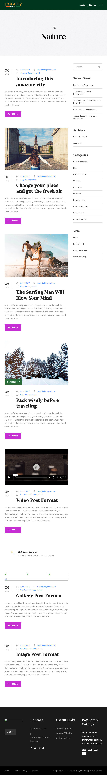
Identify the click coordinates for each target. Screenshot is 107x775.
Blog (21, 180)
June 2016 (77, 143)
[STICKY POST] (36, 363)
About (16, 770)
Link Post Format (27, 552)
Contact (34, 770)
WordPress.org (79, 257)
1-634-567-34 (40, 728)
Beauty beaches (80, 161)
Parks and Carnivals (81, 206)
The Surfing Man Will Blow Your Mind (40, 295)
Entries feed (78, 244)
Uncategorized (34, 73)
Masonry (23, 73)
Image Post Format (37, 654)
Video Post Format (37, 500)
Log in (75, 237)
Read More (13, 114)
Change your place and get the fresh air (39, 188)
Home (7, 770)
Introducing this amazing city (34, 81)
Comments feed (80, 250)
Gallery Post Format (39, 595)
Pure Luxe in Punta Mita (83, 85)
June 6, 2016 (25, 70)
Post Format (25, 494)
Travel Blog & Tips (64, 728)
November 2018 (80, 137)
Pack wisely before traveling (37, 403)
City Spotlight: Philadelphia (84, 109)
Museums (77, 193)
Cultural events (79, 174)
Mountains (77, 187)
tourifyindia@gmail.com (46, 70)
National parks (79, 200)
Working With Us (64, 733)
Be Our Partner (63, 737)
